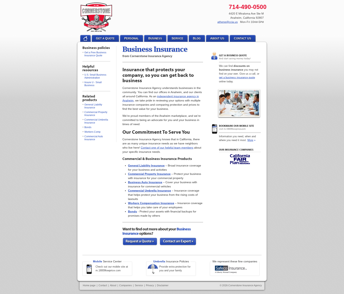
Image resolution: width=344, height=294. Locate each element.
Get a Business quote (233, 55)
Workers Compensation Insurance (151, 203)
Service (139, 285)
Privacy (150, 285)
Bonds (87, 127)
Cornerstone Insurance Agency (96, 17)
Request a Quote (139, 242)
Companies (125, 285)
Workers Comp (92, 131)
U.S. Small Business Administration (95, 76)
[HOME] (85, 38)
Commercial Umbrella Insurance (96, 121)
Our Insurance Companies (236, 149)
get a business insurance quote (237, 77)
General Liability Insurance (93, 106)
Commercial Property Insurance (95, 114)
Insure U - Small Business (93, 84)
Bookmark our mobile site (236, 125)
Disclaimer (162, 285)
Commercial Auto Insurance (93, 138)
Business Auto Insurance (145, 182)
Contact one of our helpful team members (167, 147)
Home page (89, 285)
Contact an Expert (177, 242)
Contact (103, 285)
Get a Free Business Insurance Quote (95, 54)
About (113, 285)
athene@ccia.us (227, 21)
